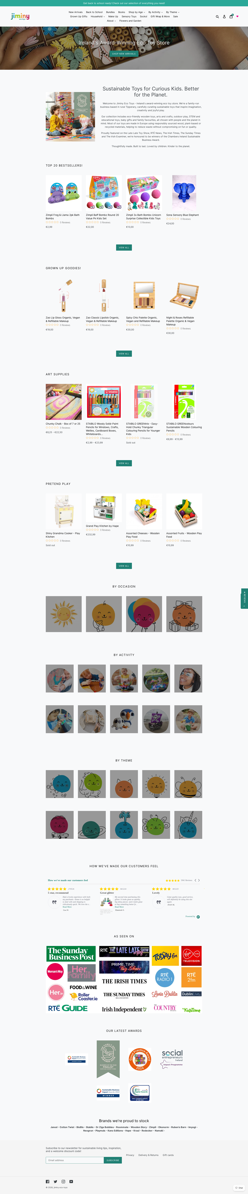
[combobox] (221, 16)
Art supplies (91, 696)
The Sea (124, 842)
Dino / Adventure (92, 803)
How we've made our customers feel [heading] (68, 880)
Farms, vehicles (60, 844)
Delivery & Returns (148, 1155)
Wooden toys (59, 696)
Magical (188, 842)
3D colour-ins (156, 739)
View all (124, 247)
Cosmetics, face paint (188, 698)
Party (144, 636)
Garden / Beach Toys (188, 739)
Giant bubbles (156, 698)
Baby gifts (104, 636)
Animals (124, 801)
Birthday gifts (184, 636)
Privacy (130, 1155)
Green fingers (156, 844)
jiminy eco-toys (60, 1187)
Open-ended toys (156, 803)
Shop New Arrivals (124, 53)
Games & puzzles (60, 739)
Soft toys (124, 737)
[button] (195, 880)
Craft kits (92, 737)
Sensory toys (59, 801)
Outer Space (92, 842)
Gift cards (168, 1155)
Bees (188, 801)
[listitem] (69, 901)
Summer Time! (63, 636)
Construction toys (124, 698)
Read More (67, 907)
